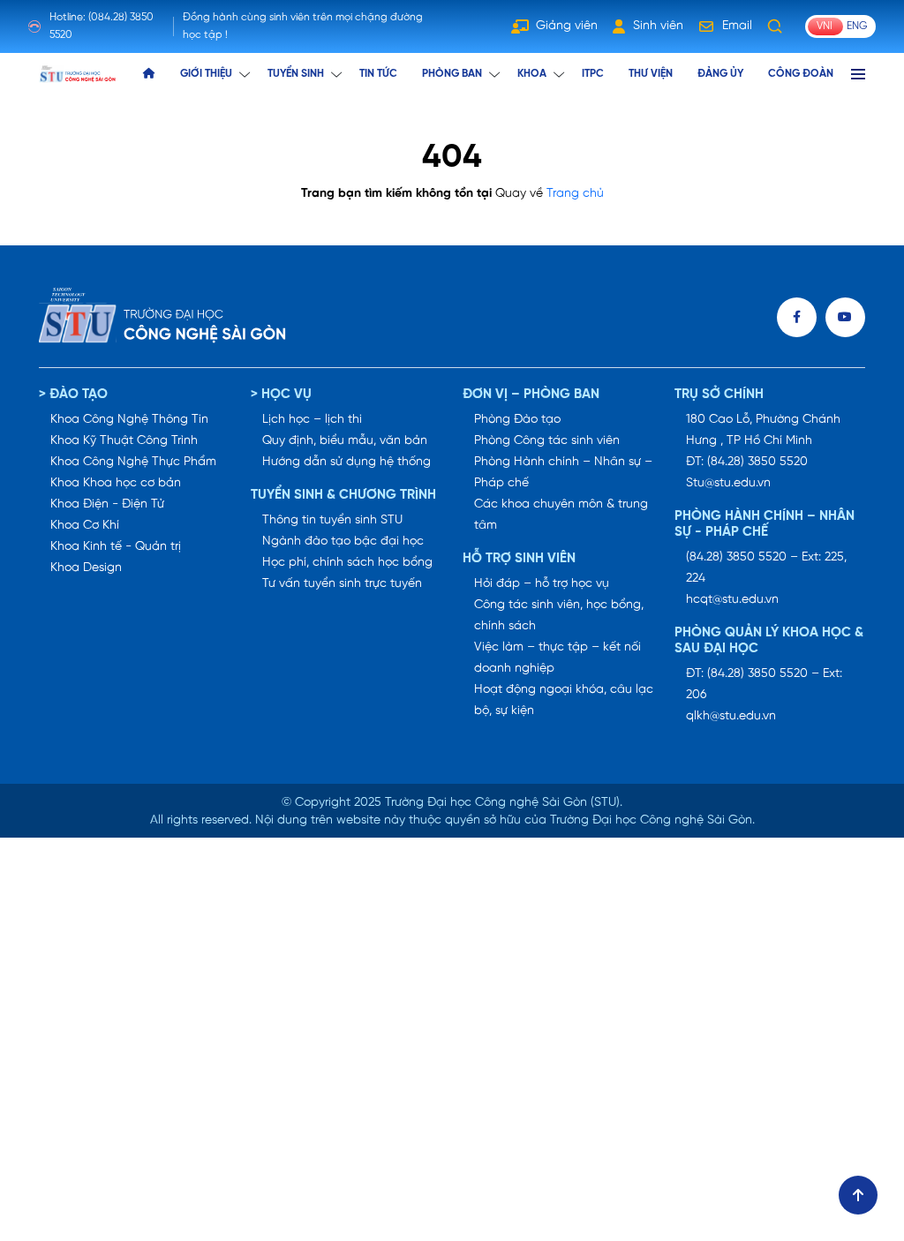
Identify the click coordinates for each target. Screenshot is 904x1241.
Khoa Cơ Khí (84, 525)
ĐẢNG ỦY (720, 73)
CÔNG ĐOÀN (800, 73)
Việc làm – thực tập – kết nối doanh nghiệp (557, 658)
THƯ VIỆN (651, 73)
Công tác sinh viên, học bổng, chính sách (559, 615)
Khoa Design (86, 568)
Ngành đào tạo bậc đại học (343, 541)
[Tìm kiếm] (775, 26)
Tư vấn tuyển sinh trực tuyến (342, 583)
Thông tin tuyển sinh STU (332, 520)
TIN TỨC (378, 73)
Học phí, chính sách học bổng (347, 562)
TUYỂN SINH (295, 73)
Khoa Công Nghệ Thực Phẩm (133, 462)
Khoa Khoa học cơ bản (115, 483)
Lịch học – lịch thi (312, 419)
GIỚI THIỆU (206, 73)
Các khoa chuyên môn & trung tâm (561, 515)
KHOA (531, 73)
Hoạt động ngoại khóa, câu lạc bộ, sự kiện (563, 700)
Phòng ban (452, 73)
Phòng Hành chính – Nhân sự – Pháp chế (563, 472)
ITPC (593, 73)
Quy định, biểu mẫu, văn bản (344, 441)
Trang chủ (575, 193)
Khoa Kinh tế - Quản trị (115, 546)
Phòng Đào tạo (517, 419)
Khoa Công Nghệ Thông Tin (129, 419)
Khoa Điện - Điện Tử (107, 504)
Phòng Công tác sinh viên (547, 441)
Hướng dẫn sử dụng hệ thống (346, 462)
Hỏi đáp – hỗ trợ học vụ (541, 583)
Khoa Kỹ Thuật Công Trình (124, 441)
